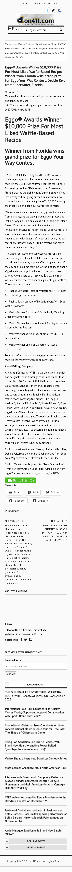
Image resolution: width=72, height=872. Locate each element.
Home (21, 44)
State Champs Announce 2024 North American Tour (35, 768)
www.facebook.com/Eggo (39, 360)
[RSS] (59, 10)
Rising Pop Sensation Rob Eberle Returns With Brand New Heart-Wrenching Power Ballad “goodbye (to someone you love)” (32, 745)
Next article (58, 520)
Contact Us (23, 3)
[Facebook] (47, 10)
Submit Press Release (46, 3)
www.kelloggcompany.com (42, 438)
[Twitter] (53, 10)
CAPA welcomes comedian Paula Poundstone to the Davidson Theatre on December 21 (35, 799)
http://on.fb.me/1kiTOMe (45, 458)
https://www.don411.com (29, 634)
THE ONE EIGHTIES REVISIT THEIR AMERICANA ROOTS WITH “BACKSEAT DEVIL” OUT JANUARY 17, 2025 (35, 695)
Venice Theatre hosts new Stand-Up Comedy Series (36, 758)
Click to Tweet (13, 449)
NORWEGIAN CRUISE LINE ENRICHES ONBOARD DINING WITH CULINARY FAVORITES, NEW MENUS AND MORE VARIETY (53, 532)
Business (13, 510)
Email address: (13, 660)
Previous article (16, 520)
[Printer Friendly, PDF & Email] (20, 480)
